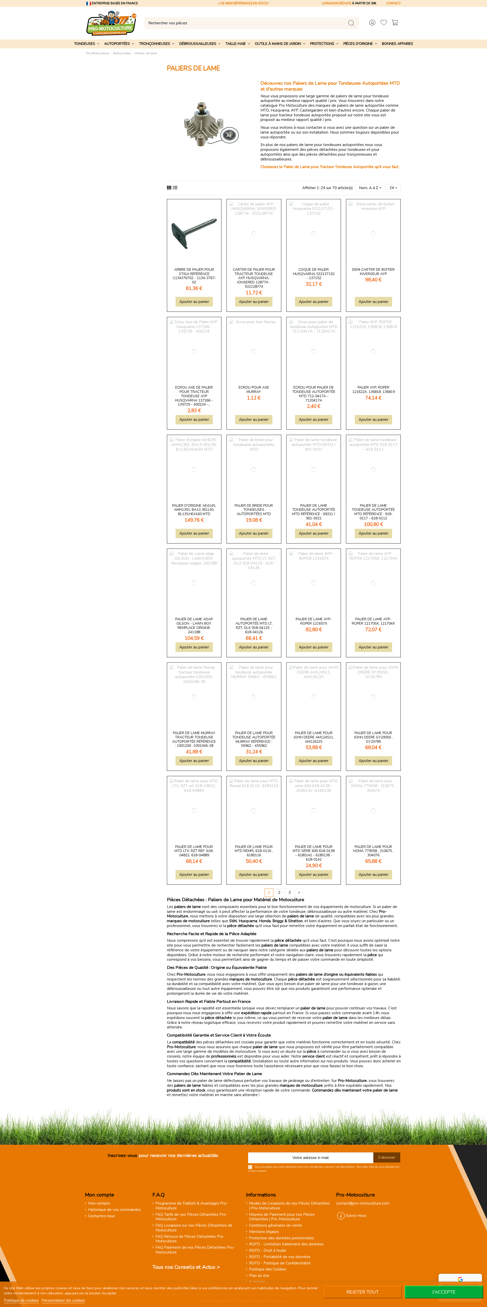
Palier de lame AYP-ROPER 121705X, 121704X (373, 621)
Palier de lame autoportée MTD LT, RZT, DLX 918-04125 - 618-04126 (253, 625)
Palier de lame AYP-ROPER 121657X (314, 621)
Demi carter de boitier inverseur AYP (373, 271)
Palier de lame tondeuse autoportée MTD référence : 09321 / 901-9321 (313, 512)
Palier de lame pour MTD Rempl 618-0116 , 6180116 (254, 851)
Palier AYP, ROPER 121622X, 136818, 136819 (373, 389)
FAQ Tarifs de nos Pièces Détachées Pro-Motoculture (191, 1217)
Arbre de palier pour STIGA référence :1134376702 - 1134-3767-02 (194, 276)
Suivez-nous (356, 1215)
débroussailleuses (275, 159)
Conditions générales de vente (275, 1225)
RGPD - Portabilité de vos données (279, 1257)
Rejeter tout (362, 1292)
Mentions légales (264, 1231)
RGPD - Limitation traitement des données (286, 1244)
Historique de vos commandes (114, 1209)
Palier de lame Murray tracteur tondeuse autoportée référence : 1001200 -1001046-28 (194, 739)
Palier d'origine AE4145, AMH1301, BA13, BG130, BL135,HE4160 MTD (194, 510)
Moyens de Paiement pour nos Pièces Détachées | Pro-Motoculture (282, 1217)
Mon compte (99, 1203)
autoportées (271, 154)
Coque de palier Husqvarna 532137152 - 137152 (314, 274)
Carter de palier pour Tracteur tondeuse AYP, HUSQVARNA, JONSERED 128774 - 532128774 (254, 278)
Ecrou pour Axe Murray (254, 389)
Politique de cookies (21, 1300)
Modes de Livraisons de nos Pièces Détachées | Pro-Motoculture (289, 1206)
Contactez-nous (101, 1216)
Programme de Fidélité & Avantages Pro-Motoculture (191, 1206)
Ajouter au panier (194, 301)
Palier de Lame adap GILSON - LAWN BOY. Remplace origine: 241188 (194, 625)
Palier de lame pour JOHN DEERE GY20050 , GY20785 (373, 737)
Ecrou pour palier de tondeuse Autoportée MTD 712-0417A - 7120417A (313, 394)
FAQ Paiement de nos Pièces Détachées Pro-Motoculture (195, 1250)
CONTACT (393, 3)
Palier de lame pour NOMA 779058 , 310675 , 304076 (373, 851)
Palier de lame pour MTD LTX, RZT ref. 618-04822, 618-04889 (194, 851)
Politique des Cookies (267, 1269)
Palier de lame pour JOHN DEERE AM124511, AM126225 (314, 737)
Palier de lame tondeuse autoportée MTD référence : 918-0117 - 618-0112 (373, 512)
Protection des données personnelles (281, 1238)
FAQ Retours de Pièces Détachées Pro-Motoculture (189, 1239)
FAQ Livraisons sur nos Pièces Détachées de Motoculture (193, 1228)
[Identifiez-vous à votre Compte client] (372, 23)
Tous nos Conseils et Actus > (186, 1267)
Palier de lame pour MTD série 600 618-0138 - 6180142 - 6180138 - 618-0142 (314, 853)
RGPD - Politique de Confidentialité (280, 1263)
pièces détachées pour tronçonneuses (339, 154)
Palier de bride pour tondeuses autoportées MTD (254, 510)
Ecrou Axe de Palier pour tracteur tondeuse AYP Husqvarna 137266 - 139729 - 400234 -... (194, 396)
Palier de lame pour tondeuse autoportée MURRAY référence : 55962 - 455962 (253, 739)
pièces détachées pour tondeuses (336, 149)
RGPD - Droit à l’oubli (267, 1250)
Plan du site (259, 1275)
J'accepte (444, 1292)
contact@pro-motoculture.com (362, 1203)
